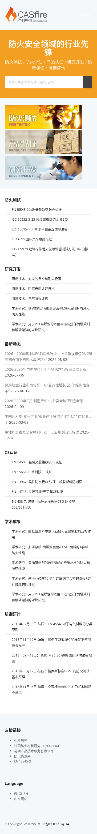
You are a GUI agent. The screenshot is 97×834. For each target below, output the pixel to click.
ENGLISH (21, 793)
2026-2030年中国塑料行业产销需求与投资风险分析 (45, 369)
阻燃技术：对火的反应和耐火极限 (36, 278)
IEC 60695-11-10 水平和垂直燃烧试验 (40, 229)
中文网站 (20, 798)
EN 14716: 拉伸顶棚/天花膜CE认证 (37, 491)
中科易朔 (20, 740)
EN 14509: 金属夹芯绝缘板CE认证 (37, 462)
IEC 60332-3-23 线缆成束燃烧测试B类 (40, 219)
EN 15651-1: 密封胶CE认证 (32, 472)
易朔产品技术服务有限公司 (34, 751)
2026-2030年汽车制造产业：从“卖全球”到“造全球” (44, 400)
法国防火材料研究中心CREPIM (36, 745)
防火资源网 (22, 756)
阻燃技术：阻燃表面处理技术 (33, 288)
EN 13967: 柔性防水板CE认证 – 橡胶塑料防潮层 (47, 481)
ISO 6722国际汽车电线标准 (32, 239)
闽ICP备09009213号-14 (53, 824)
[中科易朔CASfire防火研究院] (26, 21)
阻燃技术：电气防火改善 (30, 298)
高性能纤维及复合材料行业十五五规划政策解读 (42, 432)
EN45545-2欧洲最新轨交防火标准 (37, 209)
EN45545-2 (22, 761)
